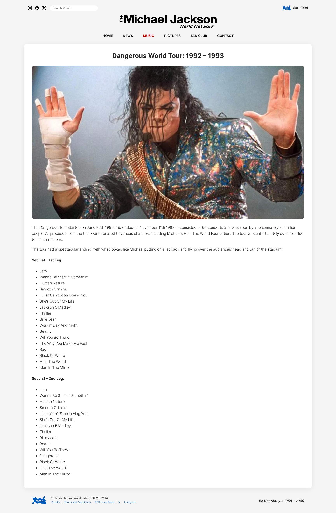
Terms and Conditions (77, 502)
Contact (225, 36)
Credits (55, 502)
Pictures (172, 36)
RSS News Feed (104, 502)
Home (108, 36)
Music (148, 36)
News (128, 36)
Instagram (130, 502)
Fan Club (199, 36)
